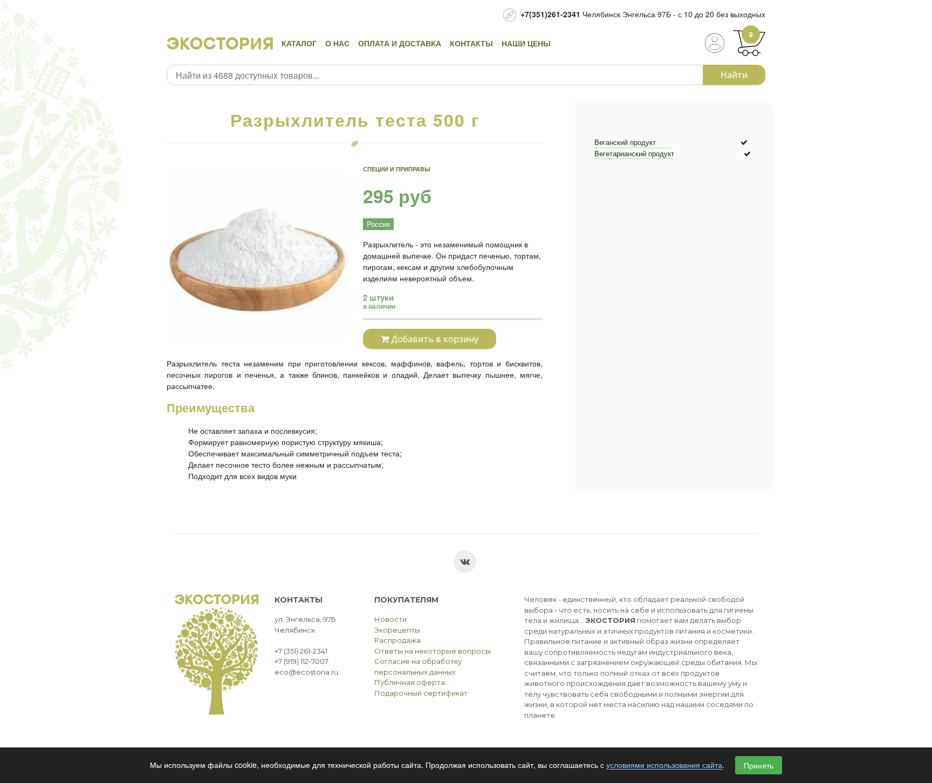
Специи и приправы (396, 169)
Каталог (299, 43)
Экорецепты (397, 630)
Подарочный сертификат (421, 693)
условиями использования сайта (664, 765)
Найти (734, 75)
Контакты (471, 43)
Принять (758, 765)
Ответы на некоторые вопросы (432, 651)
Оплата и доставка (399, 43)
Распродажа (397, 640)
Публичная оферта (409, 682)
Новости (390, 619)
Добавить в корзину (433, 339)
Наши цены (526, 43)
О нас (337, 43)
